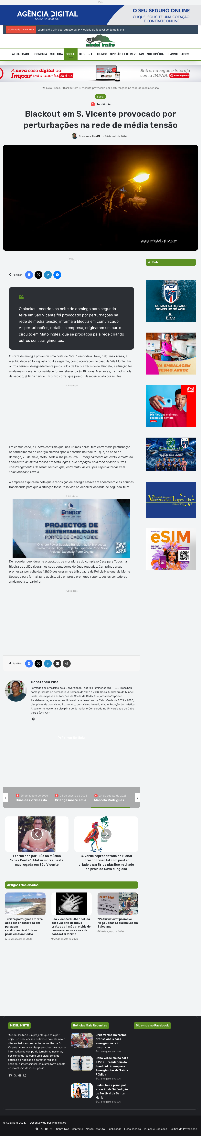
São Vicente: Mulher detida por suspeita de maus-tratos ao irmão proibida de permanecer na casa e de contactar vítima (71, 927)
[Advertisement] (71, 415)
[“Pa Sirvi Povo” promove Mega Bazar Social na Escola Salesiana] (118, 903)
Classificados (177, 54)
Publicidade (115, 1128)
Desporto (86, 54)
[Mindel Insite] (100, 41)
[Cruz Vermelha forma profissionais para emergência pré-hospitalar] (82, 1040)
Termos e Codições (155, 1128)
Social (71, 54)
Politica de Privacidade (183, 1128)
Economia (40, 54)
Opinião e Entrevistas (127, 54)
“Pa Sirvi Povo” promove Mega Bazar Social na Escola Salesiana (118, 923)
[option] (32, 797)
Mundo (102, 54)
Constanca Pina (88, 136)
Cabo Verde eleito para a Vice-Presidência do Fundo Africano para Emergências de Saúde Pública (112, 1066)
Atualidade (21, 54)
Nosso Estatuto (95, 1128)
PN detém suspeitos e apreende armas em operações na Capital (73, 29)
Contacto (77, 1128)
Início (48, 87)
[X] (15, 1075)
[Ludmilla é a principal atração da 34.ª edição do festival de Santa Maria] (82, 1090)
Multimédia (155, 54)
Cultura (56, 54)
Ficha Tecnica (132, 1128)
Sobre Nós (62, 1128)
